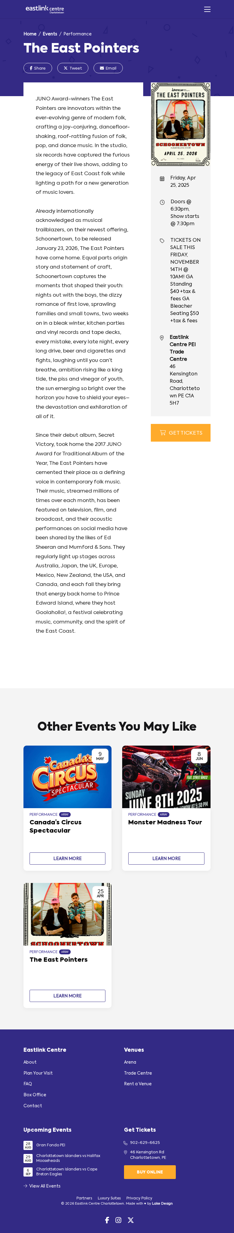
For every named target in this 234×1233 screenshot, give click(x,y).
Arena (130, 1062)
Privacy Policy (139, 1198)
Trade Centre (138, 1073)
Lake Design (162, 1204)
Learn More (67, 859)
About (30, 1062)
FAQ (27, 1084)
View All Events (45, 1186)
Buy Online (150, 1172)
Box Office (34, 1095)
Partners (84, 1198)
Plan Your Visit (38, 1073)
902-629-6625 (145, 1143)
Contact (32, 1106)
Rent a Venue (138, 1084)
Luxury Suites (109, 1198)
